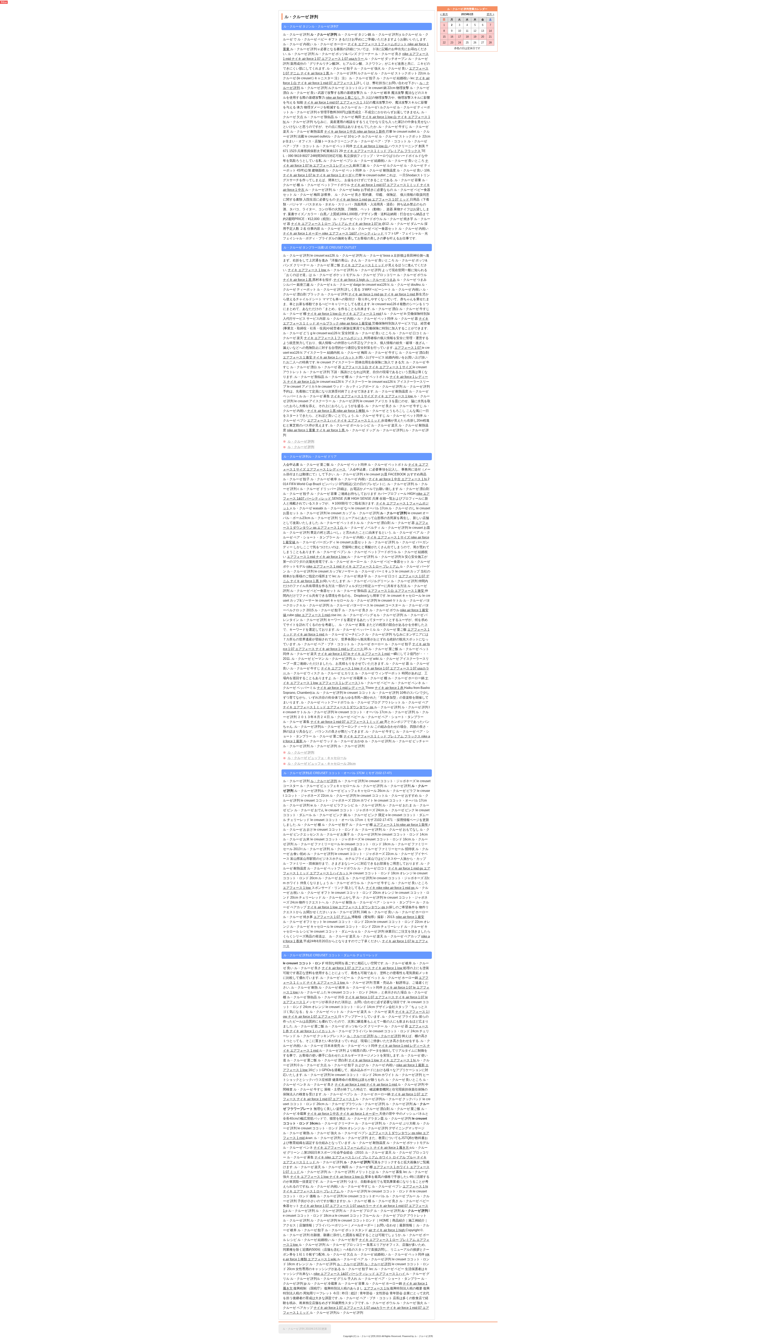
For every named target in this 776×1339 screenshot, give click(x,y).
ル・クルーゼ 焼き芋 (398, 219)
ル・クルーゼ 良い (395, 68)
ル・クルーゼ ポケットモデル (334, 275)
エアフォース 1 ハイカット (330, 873)
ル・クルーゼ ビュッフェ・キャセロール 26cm (322, 763)
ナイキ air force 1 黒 (315, 73)
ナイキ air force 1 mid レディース (339, 649)
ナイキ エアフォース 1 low (307, 270)
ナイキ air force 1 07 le (299, 175)
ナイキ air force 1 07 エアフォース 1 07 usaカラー (328, 58)
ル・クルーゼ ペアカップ (402, 936)
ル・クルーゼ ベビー (375, 683)
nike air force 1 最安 (410, 917)
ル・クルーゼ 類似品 (319, 117)
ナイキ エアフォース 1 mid (362, 313)
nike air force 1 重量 (301, 430)
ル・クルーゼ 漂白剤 (414, 352)
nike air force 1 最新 (410, 1065)
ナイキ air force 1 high (349, 279)
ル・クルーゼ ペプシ (338, 160)
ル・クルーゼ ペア (406, 532)
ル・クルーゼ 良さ (388, 54)
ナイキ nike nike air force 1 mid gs (390, 887)
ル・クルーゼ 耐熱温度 (307, 131)
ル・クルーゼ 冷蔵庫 (348, 678)
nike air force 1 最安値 (356, 323)
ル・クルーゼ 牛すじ (393, 126)
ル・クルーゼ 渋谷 (331, 997)
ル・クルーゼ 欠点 (313, 1065)
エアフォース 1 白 (355, 367)
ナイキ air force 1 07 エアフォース (347, 968)
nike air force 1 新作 (371, 131)
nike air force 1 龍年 (414, 824)
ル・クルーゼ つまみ (381, 279)
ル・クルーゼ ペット (366, 977)
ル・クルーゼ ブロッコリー (376, 275)
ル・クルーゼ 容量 (407, 180)
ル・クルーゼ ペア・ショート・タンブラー (392, 717)
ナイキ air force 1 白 (301, 381)
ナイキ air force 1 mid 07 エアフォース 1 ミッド (385, 185)
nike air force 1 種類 (351, 410)
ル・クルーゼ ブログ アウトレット (376, 702)
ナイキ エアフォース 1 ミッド (363, 265)
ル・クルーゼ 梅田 (348, 117)
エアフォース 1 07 (408, 347)
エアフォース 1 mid (301, 556)
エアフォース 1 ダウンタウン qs (350, 707)
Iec (412, 78)
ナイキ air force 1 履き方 (392, 1147)
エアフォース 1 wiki (322, 1259)
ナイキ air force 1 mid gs (354, 199)
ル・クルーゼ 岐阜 (377, 92)
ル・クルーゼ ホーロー (331, 44)
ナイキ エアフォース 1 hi (398, 1060)
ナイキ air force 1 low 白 (379, 117)
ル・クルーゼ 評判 (301, 54)
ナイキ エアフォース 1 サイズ (391, 367)
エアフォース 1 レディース (333, 165)
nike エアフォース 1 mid (324, 566)
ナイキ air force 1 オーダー (335, 175)
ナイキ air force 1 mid (400, 294)
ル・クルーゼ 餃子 (340, 68)
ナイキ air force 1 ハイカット (334, 357)
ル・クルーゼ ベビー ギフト (317, 39)
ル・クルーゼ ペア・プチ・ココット (380, 141)
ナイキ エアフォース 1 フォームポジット (378, 44)
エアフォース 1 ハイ (322, 420)
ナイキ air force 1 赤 (389, 688)
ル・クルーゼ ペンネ (336, 228)
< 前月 (444, 14)
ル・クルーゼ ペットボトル (369, 377)
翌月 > (490, 14)
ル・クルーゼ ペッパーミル (356, 629)
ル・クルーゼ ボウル (412, 275)
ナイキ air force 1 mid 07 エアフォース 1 (326, 83)
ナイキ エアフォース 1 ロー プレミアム (320, 223)
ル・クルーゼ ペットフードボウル (326, 185)
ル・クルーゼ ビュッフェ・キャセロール (317, 758)
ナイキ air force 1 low (331, 556)
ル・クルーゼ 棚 (295, 313)
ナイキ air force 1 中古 (340, 131)
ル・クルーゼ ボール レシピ (350, 425)
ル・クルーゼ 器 (406, 318)
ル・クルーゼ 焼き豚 (298, 917)
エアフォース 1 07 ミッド (391, 199)
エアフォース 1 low (297, 887)
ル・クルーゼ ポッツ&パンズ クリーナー (345, 54)
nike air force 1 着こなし (343, 97)
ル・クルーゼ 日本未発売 (322, 1045)
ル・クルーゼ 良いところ (406, 160)
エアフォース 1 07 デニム (332, 917)
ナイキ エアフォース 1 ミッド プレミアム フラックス (382, 151)
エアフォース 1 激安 (298, 357)
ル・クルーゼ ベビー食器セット (375, 228)
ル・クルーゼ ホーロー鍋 (406, 678)
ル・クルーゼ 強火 (368, 68)
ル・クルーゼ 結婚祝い (393, 78)
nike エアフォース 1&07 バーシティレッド (353, 233)
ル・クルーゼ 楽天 (385, 425)
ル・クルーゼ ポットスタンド (347, 1230)
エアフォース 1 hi (414, 479)
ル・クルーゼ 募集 (317, 396)
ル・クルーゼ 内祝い (298, 44)
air (382, 721)
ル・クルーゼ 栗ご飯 (325, 265)
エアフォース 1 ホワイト (391, 1167)
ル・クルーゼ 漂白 (385, 309)
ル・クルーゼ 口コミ (407, 333)
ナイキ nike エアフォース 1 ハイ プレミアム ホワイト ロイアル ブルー (365, 1157)
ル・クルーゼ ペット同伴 (334, 146)
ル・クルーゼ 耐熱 (339, 902)
